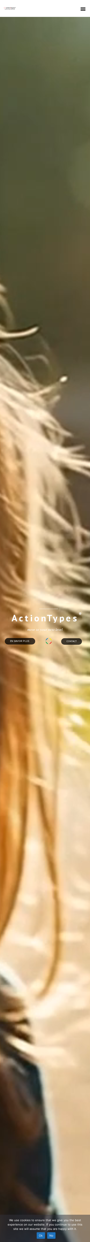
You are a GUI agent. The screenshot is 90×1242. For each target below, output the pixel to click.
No (51, 1235)
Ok (41, 1235)
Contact (71, 641)
